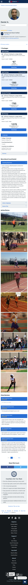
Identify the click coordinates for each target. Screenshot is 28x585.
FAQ (14, 538)
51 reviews (9, 30)
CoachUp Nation (14, 524)
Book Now (14, 67)
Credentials (5, 135)
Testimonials (14, 547)
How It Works (14, 540)
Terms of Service (17, 581)
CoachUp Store (14, 555)
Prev (9, 457)
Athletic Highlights (6, 203)
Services (4, 153)
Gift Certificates (14, 530)
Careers (14, 567)
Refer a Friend (14, 533)
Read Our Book (14, 553)
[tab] (14, 135)
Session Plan (5, 206)
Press (14, 565)
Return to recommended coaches (9, 5)
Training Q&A (14, 528)
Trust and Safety (14, 545)
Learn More (7, 34)
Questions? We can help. (14, 506)
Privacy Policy (10, 581)
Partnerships (14, 563)
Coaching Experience (7, 162)
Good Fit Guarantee (14, 543)
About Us (14, 560)
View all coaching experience (12, 38)
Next (19, 457)
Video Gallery (14, 526)
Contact (14, 569)
